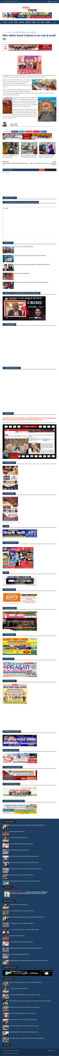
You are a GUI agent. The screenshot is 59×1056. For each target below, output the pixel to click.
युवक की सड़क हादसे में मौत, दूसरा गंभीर (22, 273)
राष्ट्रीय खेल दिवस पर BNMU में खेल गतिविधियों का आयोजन (21, 875)
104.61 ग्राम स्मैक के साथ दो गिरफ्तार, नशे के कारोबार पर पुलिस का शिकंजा (24, 929)
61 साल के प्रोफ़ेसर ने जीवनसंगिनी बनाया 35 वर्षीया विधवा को (21, 844)
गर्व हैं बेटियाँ (48, 22)
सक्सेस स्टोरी (28, 22)
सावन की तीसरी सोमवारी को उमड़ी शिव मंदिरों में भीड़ (19, 850)
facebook (53, 169)
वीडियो (16, 22)
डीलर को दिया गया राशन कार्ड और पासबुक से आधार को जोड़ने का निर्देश (23, 1019)
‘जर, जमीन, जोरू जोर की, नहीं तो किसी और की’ (19, 837)
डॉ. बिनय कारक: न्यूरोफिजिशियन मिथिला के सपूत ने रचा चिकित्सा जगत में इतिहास (25, 994)
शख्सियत (33, 22)
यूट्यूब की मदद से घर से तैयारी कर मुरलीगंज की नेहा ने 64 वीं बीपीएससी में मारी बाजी (25, 982)
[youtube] (51, 1)
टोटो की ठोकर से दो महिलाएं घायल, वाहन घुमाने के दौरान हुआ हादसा (10, 156)
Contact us (14, 1)
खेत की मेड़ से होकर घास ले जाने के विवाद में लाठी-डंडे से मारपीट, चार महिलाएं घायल (29, 156)
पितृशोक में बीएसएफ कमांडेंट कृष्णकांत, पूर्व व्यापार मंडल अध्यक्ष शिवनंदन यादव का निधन (26, 948)
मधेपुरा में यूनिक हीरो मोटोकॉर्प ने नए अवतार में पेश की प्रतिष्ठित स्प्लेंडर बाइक (24, 1026)
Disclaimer (15, 1053)
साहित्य (42, 22)
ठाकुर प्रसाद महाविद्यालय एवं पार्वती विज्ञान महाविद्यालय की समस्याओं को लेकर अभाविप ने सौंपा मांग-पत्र (29, 960)
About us (9, 1)
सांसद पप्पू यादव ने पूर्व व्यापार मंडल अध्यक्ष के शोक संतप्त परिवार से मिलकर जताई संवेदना (31, 282)
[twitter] (53, 1)
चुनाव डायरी (6, 26)
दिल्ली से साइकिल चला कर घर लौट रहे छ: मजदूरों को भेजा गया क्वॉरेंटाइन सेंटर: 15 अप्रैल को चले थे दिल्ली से (30, 1001)
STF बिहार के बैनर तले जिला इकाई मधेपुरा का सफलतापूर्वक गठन (22, 923)
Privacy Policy (9, 1053)
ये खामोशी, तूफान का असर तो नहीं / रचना (18, 892)
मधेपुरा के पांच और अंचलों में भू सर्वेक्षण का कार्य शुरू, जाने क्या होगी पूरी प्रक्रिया (25, 1007)
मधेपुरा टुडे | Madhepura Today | (12, 891)
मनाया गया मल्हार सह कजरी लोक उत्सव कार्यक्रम (24, 246)
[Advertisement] (29, 717)
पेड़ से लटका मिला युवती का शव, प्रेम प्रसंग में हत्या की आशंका (21, 911)
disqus (47, 169)
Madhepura (9, 32)
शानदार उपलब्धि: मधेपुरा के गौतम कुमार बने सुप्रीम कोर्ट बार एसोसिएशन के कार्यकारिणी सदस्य (32, 264)
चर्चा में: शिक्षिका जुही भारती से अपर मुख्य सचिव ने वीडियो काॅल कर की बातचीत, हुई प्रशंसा (27, 1038)
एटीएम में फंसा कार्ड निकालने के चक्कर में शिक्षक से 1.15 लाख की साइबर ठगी (46, 156)
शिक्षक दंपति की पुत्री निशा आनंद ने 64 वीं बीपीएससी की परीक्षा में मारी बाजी (24, 1032)
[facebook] (48, 1)
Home (4, 1)
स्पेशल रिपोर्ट (21, 22)
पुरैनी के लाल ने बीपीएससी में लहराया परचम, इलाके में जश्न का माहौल (22, 1013)
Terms (4, 1053)
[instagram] (54, 1050)
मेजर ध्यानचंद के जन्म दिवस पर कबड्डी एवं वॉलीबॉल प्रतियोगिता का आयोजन (24, 856)
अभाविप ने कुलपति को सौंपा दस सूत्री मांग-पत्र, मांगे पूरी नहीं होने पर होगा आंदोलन (30, 255)
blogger (42, 169)
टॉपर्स (38, 22)
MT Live (11, 22)
